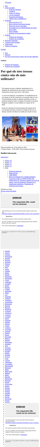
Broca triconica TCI (15, 22)
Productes (8, 20)
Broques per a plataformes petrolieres (22, 183)
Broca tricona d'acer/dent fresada (19, 24)
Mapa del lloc (13, 173)
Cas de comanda (14, 15)
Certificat (12, 11)
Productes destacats (15, 171)
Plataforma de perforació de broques (21, 185)
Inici (6, 6)
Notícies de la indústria (16, 39)
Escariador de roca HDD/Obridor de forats (23, 28)
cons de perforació (20, 182)
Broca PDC (13, 29)
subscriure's (4, 157)
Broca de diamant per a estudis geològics (22, 177)
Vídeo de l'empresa (11, 46)
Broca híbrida (13, 31)
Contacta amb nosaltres (12, 42)
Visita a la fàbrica (14, 13)
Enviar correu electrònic (8, 191)
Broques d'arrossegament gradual (19, 33)
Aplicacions (9, 44)
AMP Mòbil (13, 175)
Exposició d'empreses (16, 17)
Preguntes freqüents (11, 40)
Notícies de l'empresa (16, 37)
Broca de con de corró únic (18, 26)
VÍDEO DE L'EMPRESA (17, 19)
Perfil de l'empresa (15, 9)
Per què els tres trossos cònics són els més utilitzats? (21, 56)
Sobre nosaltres (10, 8)
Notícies (7, 35)
